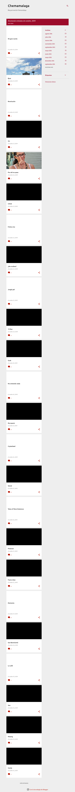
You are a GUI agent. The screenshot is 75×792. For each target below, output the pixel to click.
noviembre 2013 (50, 44)
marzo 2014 (48, 40)
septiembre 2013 (50, 47)
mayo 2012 (48, 57)
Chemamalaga (18, 6)
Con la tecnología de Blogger (38, 789)
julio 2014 (48, 37)
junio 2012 (48, 54)
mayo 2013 (48, 50)
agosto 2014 (48, 34)
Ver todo (10, 23)
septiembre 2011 (50, 64)
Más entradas (24, 783)
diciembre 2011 (49, 61)
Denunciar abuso (50, 82)
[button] (39, 53)
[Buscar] (67, 6)
